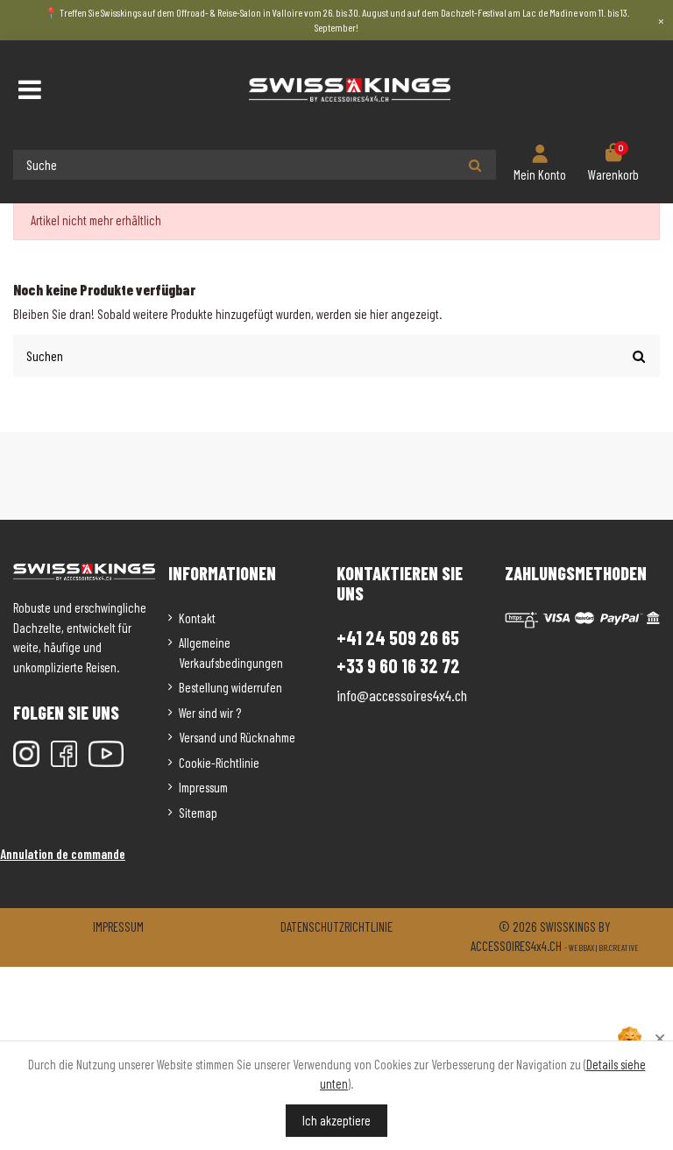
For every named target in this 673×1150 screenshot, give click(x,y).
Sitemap (198, 812)
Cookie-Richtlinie (219, 762)
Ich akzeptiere (336, 1120)
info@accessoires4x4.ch (401, 695)
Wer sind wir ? (210, 713)
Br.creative (619, 947)
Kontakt (197, 618)
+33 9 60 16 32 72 (398, 666)
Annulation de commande (62, 854)
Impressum (203, 787)
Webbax (581, 947)
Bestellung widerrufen (230, 687)
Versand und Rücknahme (237, 737)
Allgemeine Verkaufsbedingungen (231, 653)
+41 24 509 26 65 (397, 637)
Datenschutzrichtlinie (336, 926)
